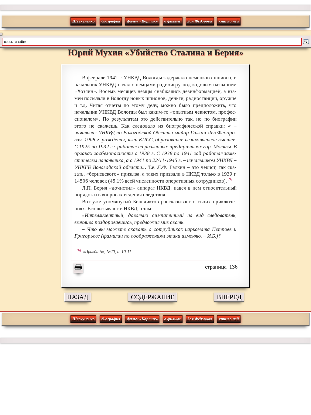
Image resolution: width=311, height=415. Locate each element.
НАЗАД (77, 296)
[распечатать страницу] (78, 268)
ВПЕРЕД (229, 296)
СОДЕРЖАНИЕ (152, 296)
